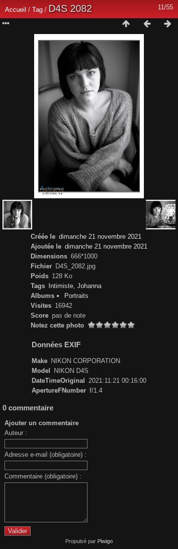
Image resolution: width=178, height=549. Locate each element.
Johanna (89, 286)
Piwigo (105, 541)
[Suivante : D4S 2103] (167, 24)
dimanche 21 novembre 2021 (100, 236)
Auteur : (15, 433)
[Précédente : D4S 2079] (146, 24)
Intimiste (60, 286)
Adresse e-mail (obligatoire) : (45, 454)
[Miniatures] (126, 24)
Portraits (76, 295)
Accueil (15, 9)
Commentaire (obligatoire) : (43, 476)
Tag (37, 9)
